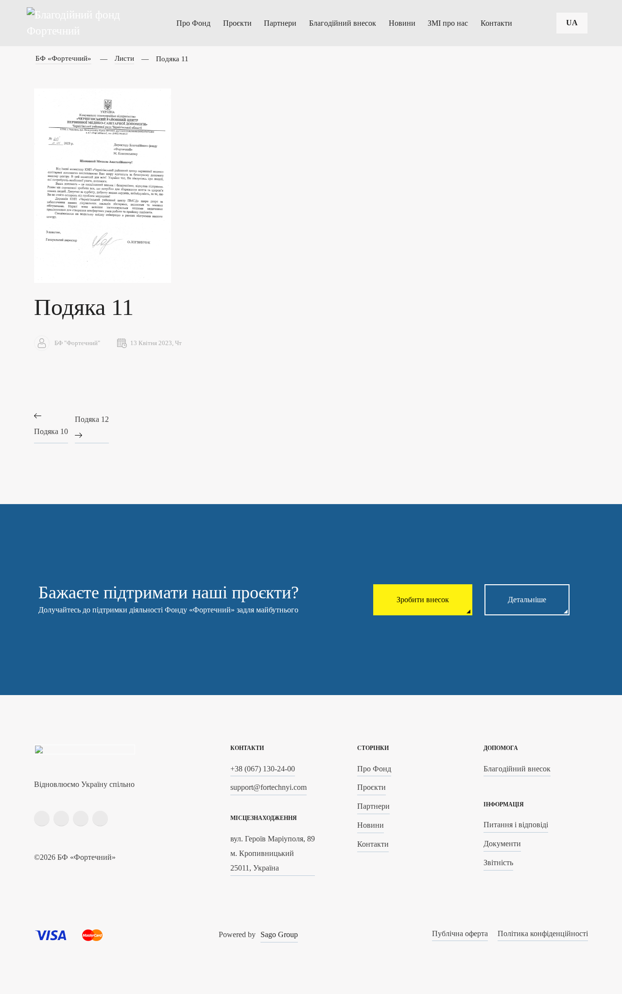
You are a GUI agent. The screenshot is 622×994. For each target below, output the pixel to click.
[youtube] (100, 818)
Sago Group (279, 934)
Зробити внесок (423, 599)
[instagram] (61, 818)
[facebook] (42, 818)
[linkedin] (80, 818)
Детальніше (527, 599)
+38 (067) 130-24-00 (262, 769)
